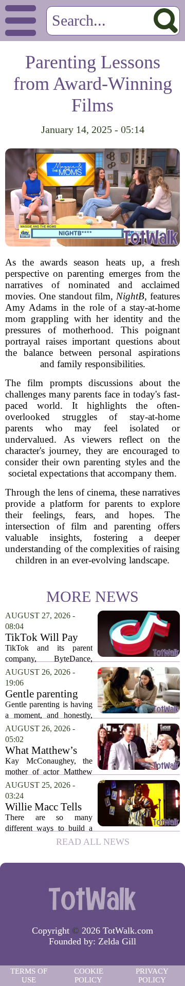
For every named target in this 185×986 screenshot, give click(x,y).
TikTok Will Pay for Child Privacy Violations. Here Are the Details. (43, 637)
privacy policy (152, 975)
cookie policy (88, 975)
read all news (93, 842)
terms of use (28, 975)
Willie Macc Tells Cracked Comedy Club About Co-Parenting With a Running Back (43, 807)
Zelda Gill (117, 941)
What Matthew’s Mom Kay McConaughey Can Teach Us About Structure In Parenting (47, 750)
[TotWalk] (92, 898)
